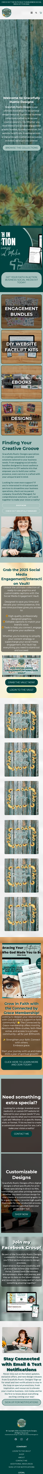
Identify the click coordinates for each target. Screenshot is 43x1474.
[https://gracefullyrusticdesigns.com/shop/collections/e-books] (21, 798)
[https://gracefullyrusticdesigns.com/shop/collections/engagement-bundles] (21, 721)
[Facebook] (16, 1439)
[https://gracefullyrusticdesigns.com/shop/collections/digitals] (21, 837)
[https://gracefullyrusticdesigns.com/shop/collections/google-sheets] (21, 914)
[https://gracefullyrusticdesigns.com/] (6, 12)
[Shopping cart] (41, 13)
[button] (32, 13)
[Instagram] (21, 1439)
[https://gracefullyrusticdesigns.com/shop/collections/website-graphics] (21, 759)
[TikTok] (27, 1439)
